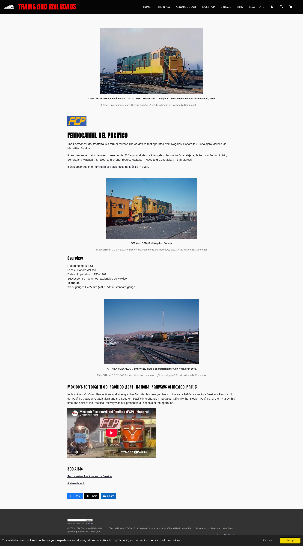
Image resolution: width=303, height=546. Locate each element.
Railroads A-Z (76, 483)
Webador (232, 535)
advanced (89, 523)
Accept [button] (290, 540)
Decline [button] (267, 540)
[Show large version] (151, 61)
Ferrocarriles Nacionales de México (116, 166)
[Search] (281, 6)
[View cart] (290, 7)
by (82, 523)
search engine (72, 523)
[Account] (271, 7)
